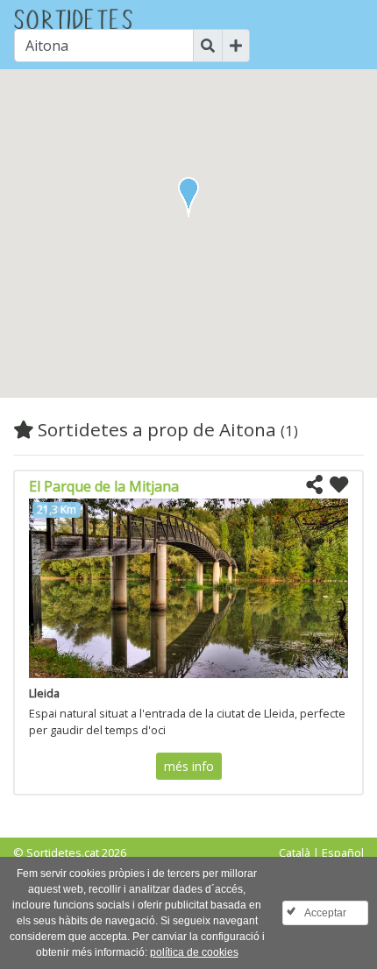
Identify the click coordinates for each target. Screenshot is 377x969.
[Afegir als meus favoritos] (339, 485)
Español (343, 852)
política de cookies (194, 952)
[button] (188, 197)
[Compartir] (314, 485)
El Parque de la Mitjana (104, 486)
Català (294, 852)
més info (189, 766)
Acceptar (325, 913)
